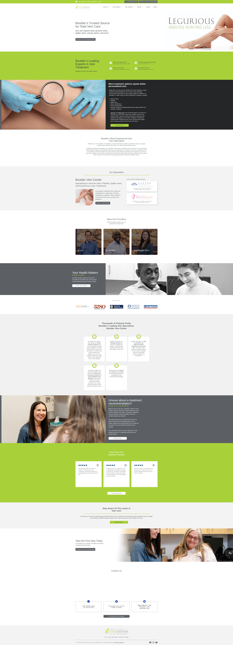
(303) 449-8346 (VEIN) (88, 606)
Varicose (113, 112)
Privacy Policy (121, 637)
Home (106, 637)
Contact (155, 7)
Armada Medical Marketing (118, 642)
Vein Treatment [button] (128, 7)
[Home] (82, 7)
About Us (105, 7)
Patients (139, 7)
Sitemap (126, 637)
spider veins (121, 112)
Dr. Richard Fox (92, 341)
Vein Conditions (116, 7)
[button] (88, 242)
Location (148, 7)
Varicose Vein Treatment (113, 637)
